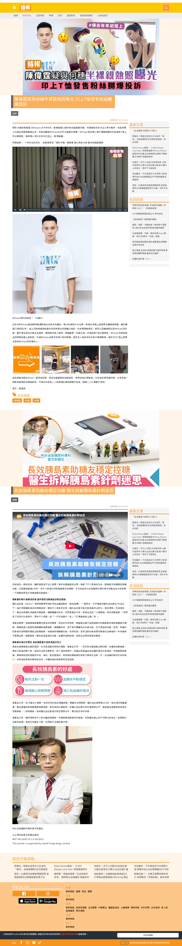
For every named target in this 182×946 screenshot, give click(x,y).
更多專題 (80, 910)
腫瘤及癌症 (113, 907)
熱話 (84, 891)
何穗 (37, 400)
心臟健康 (125, 907)
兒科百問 (145, 907)
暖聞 (90, 891)
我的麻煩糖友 (86, 15)
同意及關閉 (148, 935)
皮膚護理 (70, 910)
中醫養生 (102, 907)
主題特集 (40, 15)
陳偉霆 (18, 400)
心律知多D (103, 15)
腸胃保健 (135, 907)
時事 (51, 15)
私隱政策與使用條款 (68, 934)
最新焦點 (70, 891)
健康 (16, 15)
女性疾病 (155, 907)
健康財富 (71, 15)
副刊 (60, 15)
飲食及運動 (81, 907)
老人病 (164, 907)
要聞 (78, 891)
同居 (28, 400)
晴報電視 (27, 15)
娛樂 (14, 113)
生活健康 (92, 907)
